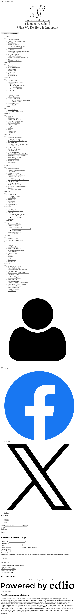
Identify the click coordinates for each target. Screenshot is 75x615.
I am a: (24, 547)
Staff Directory (12, 75)
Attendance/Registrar (14, 67)
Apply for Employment (14, 137)
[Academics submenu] (5, 79)
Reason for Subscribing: (7, 553)
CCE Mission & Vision (14, 61)
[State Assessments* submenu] (20, 232)
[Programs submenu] (14, 84)
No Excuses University (14, 56)
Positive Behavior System (15, 82)
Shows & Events (13, 110)
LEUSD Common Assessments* (21, 100)
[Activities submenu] (5, 108)
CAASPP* (15, 105)
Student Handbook (13, 44)
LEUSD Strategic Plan (14, 53)
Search (3, 525)
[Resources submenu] (5, 115)
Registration (11, 132)
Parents (10, 126)
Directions (11, 49)
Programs (11, 84)
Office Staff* (12, 72)
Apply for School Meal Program (17, 141)
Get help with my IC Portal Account (18, 144)
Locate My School (13, 146)
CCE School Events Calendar (16, 46)
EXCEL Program (17, 88)
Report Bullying (12, 150)
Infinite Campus (12, 124)
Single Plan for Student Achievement (18, 51)
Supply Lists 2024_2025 (15, 119)
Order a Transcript (13, 147)
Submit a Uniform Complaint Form (18, 154)
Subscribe (4, 558)
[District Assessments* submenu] (21, 227)
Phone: (3, 547)
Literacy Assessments (14, 97)
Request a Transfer (13, 152)
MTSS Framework (13, 54)
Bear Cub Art (12, 90)
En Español (4, 529)
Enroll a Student (12, 142)
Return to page (5, 562)
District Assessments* (14, 98)
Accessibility (4, 613)
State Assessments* (13, 103)
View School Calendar (14, 157)
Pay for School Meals (14, 149)
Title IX (10, 59)
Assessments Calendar (14, 95)
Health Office (12, 69)
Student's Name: (6, 549)
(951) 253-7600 (9, 570)
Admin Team (12, 66)
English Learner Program (19, 85)
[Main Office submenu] (5, 64)
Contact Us (11, 74)
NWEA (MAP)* (16, 101)
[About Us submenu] (5, 38)
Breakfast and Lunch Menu (16, 121)
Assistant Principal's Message (16, 41)
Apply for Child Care (14, 139)
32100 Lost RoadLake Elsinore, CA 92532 (8, 568)
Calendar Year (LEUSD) (15, 48)
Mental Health (12, 70)
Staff (9, 129)
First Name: (5, 541)
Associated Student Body (15, 111)
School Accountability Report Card (18, 57)
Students (10, 128)
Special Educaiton (17, 87)
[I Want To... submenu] (5, 136)
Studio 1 (10, 116)
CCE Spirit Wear (13, 118)
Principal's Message (13, 39)
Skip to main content (7, 1)
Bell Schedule (12, 43)
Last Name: (5, 543)
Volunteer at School (13, 159)
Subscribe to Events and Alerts (17, 155)
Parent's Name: (6, 551)
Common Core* (12, 80)
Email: (3, 545)
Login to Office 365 (14, 123)
